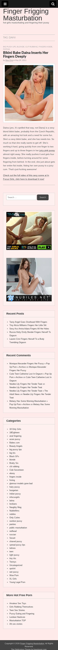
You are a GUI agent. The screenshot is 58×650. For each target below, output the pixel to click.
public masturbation (18, 528)
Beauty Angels (15, 446)
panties (12, 524)
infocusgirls (14, 497)
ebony (12, 473)
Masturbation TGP (17, 620)
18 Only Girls (15, 429)
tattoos (12, 548)
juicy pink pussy (47, 150)
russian (12, 534)
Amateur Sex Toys (17, 603)
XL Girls (13, 579)
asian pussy (14, 439)
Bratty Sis (13, 463)
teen (11, 551)
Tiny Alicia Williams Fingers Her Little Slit (27, 325)
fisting (6, 49)
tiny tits (12, 558)
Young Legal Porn (17, 582)
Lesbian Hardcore (17, 617)
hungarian (13, 490)
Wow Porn (14, 575)
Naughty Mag (15, 507)
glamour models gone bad (20, 483)
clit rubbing (31, 47)
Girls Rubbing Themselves (21, 607)
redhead (13, 531)
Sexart (12, 538)
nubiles (12, 514)
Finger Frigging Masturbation (26, 14)
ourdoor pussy (15, 521)
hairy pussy (14, 487)
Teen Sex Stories (17, 610)
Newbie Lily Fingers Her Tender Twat (25, 384)
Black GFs (14, 456)
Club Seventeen (16, 470)
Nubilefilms (14, 511)
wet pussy (14, 572)
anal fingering (15, 436)
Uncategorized (15, 565)
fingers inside (45, 47)
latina (11, 500)
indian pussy (15, 494)
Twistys (12, 562)
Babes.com (14, 442)
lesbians (13, 504)
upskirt (12, 568)
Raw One (9, 60)
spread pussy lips (17, 545)
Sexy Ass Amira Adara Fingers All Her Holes (29, 328)
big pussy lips (9, 47)
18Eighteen (14, 432)
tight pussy (14, 555)
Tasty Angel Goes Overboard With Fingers (28, 322)
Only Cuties (14, 517)
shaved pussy (15, 541)
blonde (20, 47)
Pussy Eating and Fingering (21, 613)
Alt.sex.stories (15, 624)
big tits (12, 453)
